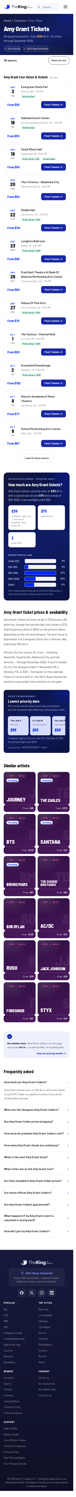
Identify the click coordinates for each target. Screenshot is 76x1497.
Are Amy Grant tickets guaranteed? (27, 1204)
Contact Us (45, 1395)
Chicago (43, 1321)
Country (8, 1350)
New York (44, 1309)
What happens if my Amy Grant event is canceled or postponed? (29, 1218)
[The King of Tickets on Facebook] (22, 1293)
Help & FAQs (11, 1428)
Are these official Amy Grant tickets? (27, 1192)
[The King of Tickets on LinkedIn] (52, 1293)
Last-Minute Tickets (15, 1440)
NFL (6, 1309)
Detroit (42, 1332)
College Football (13, 1332)
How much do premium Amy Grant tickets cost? (34, 1133)
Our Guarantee (47, 1383)
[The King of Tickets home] (18, 7)
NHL (6, 1327)
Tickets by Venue (13, 1412)
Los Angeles (45, 1315)
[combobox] (47, 7)
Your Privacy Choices (15, 1463)
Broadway (9, 1362)
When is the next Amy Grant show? (26, 1157)
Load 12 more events (37, 458)
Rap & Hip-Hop (12, 1344)
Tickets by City (12, 1406)
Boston (43, 1356)
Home (7, 20)
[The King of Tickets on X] (32, 1293)
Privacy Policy (11, 1451)
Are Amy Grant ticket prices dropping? (28, 1121)
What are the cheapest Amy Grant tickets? (31, 1110)
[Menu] (65, 7)
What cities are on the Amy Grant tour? (29, 1169)
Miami (42, 1362)
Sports (8, 1383)
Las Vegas (44, 1327)
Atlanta (43, 1350)
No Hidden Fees (47, 1389)
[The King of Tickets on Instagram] (42, 1293)
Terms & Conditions (15, 1446)
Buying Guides (11, 1434)
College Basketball (14, 1338)
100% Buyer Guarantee (36, 48)
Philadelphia (45, 1344)
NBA (6, 1321)
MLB (6, 1315)
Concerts (19, 20)
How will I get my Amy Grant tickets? (27, 1231)
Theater (8, 1389)
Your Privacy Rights (14, 1457)
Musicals (8, 1356)
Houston (43, 1338)
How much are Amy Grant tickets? (25, 1082)
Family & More (11, 1401)
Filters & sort (58, 60)
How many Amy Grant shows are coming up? (31, 1145)
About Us (44, 1377)
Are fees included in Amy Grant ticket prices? (33, 1181)
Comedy (8, 1395)
